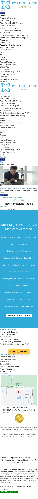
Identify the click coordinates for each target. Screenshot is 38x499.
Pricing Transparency (8, 74)
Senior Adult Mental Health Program (14, 38)
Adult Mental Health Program (11, 23)
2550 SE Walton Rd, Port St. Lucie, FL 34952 (19, 410)
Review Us (3, 82)
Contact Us (4, 77)
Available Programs (7, 20)
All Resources (5, 42)
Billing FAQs (4, 67)
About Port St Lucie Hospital (10, 45)
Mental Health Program (9, 332)
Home (2, 16)
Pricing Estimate (6, 371)
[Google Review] (19, 446)
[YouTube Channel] (25, 446)
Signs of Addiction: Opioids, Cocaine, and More (18, 188)
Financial (3, 59)
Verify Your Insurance (19, 315)
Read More (4, 195)
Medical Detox (5, 33)
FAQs (2, 52)
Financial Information (8, 64)
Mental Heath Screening (9, 209)
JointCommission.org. (31, 437)
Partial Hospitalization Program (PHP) (14, 35)
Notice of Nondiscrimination (24, 457)
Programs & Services (8, 18)
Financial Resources (7, 50)
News (2, 55)
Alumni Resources (7, 47)
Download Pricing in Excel (10, 72)
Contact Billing (5, 69)
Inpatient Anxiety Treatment (10, 30)
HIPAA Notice (7, 457)
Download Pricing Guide (9, 366)
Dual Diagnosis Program (9, 28)
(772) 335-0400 (13, 79)
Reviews (3, 57)
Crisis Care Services (7, 25)
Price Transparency (8, 460)
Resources (4, 40)
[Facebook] (12, 446)
